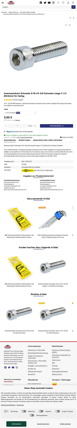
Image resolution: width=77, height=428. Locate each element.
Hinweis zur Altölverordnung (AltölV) (61, 351)
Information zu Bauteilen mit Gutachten (61, 356)
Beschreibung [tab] (10, 140)
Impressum (55, 368)
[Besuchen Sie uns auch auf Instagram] (53, 2)
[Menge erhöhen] (35, 126)
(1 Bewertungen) (17, 100)
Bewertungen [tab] (24, 140)
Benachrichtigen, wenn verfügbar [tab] (47, 140)
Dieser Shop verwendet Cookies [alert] (38, 388)
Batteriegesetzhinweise (60, 371)
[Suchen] (73, 7)
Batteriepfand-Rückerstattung (38, 353)
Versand (17, 120)
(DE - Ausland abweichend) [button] (25, 137)
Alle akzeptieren (16, 424)
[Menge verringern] (5, 126)
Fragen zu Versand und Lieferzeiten (35, 357)
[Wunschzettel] (63, 2)
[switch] (6, 411)
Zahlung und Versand (35, 371)
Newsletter (31, 374)
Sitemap (55, 366)
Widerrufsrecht (57, 374)
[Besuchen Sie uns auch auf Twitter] (45, 2)
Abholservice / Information (36, 350)
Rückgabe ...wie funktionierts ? (38, 366)
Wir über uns (32, 368)
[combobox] (20, 113)
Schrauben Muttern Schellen (31, 167)
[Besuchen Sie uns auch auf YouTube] (49, 2)
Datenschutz (56, 360)
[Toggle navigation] (3, 2)
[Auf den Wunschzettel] (69, 25)
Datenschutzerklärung (8, 405)
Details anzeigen (65, 424)
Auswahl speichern (43, 424)
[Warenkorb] (73, 2)
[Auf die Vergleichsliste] (65, 25)
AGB (53, 363)
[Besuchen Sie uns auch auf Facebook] (41, 2)
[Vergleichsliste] (58, 2)
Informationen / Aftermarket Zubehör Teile (37, 362)
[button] (68, 2)
